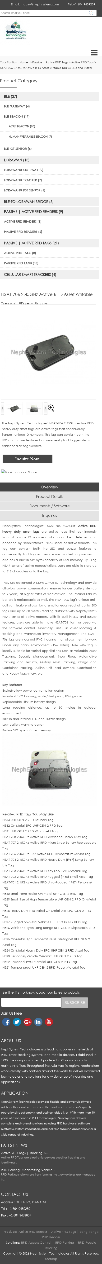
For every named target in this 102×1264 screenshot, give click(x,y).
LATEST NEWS (14, 1145)
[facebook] (6, 1022)
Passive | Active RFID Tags (50, 62)
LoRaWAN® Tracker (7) (23, 180)
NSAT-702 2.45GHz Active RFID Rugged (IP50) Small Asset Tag (47, 876)
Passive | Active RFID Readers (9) (33, 211)
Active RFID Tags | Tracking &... (25, 1153)
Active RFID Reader (33, 1231)
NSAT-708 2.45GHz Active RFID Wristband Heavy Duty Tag (45, 837)
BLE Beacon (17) (17, 116)
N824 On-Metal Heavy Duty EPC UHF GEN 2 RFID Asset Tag (45, 950)
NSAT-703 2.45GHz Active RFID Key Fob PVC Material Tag (44, 871)
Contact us (14, 1194)
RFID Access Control (36, 1242)
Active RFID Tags (82, 62)
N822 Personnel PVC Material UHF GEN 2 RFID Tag (39, 962)
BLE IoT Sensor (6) (18, 148)
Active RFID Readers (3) (23, 221)
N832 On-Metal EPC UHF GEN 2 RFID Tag (32, 825)
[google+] (27, 1022)
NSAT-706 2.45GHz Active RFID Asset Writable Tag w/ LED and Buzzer (46, 68)
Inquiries (49, 515)
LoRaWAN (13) (17, 160)
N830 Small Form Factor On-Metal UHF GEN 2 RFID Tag (42, 893)
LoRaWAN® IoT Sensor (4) (24, 190)
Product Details (49, 496)
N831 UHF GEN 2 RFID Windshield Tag (30, 831)
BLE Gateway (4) (17, 106)
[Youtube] (49, 1022)
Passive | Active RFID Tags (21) (31, 243)
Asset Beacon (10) (22, 126)
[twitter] (17, 1022)
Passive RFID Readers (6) (23, 231)
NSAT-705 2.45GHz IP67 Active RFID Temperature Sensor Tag (46, 854)
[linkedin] (38, 1022)
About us (11, 1040)
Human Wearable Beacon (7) (30, 136)
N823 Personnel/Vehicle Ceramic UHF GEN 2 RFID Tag (42, 956)
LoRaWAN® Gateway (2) (23, 170)
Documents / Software (49, 506)
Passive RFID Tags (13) (21, 263)
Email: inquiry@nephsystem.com (35, 4)
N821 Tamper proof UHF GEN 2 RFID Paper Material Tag (43, 967)
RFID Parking (64, 1242)
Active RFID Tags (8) (20, 253)
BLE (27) (10, 96)
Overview (49, 487)
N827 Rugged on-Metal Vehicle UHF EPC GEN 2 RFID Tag (44, 922)
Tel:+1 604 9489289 (81, 4)
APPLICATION (14, 1093)
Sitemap (51, 1259)
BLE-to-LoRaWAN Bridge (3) (29, 201)
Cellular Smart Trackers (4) (30, 274)
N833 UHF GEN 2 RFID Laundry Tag (28, 820)
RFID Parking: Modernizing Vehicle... (28, 1170)
